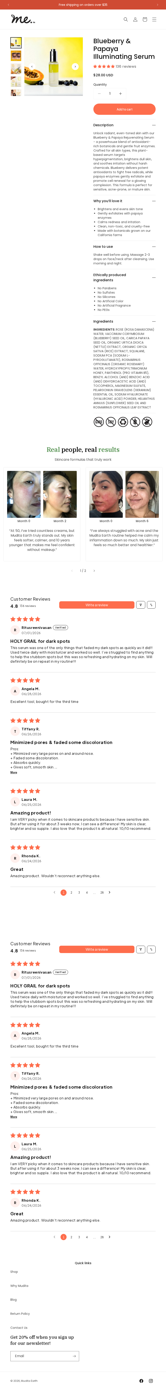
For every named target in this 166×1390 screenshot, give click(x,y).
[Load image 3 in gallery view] (16, 68)
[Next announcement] (157, 5)
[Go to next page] (110, 892)
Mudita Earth (29, 1381)
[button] (126, 19)
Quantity (100, 84)
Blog (13, 1299)
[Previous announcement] (8, 5)
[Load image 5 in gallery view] (16, 94)
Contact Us (18, 1328)
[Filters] (140, 605)
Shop (14, 1272)
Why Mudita (19, 1286)
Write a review (97, 605)
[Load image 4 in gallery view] (16, 81)
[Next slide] (94, 570)
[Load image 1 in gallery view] (16, 42)
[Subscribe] (74, 1356)
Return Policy (20, 1314)
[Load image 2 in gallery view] (16, 55)
